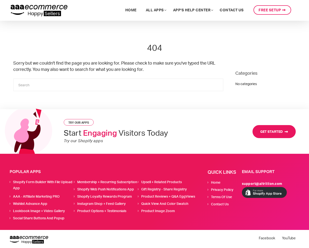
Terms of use (221, 197)
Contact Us (220, 204)
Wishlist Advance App (30, 203)
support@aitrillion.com (262, 183)
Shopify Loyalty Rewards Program (104, 196)
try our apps (78, 122)
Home (215, 182)
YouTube (289, 238)
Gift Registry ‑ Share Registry (164, 189)
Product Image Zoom (158, 211)
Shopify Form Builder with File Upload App (42, 185)
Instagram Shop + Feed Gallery (101, 203)
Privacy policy (222, 190)
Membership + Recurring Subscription (107, 182)
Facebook (267, 238)
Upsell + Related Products (161, 182)
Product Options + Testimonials (101, 211)
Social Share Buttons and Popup (38, 218)
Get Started (271, 131)
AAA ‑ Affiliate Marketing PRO (36, 196)
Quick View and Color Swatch (164, 203)
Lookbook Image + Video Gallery (39, 211)
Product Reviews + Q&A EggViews (168, 196)
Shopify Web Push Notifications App (105, 189)
